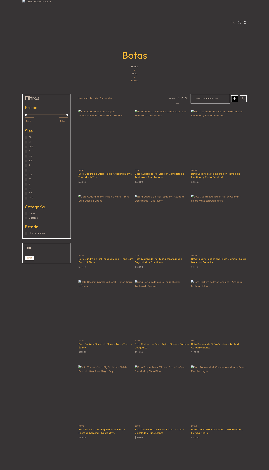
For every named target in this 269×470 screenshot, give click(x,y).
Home (134, 67)
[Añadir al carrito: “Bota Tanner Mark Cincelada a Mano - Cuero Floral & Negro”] (240, 389)
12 (177, 98)
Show (172, 99)
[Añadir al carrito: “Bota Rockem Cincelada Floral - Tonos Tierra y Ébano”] (128, 304)
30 (186, 98)
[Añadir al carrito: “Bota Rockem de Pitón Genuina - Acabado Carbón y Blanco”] (240, 304)
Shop (134, 74)
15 (182, 98)
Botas (29, 258)
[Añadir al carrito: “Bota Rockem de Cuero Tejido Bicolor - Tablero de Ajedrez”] (184, 304)
